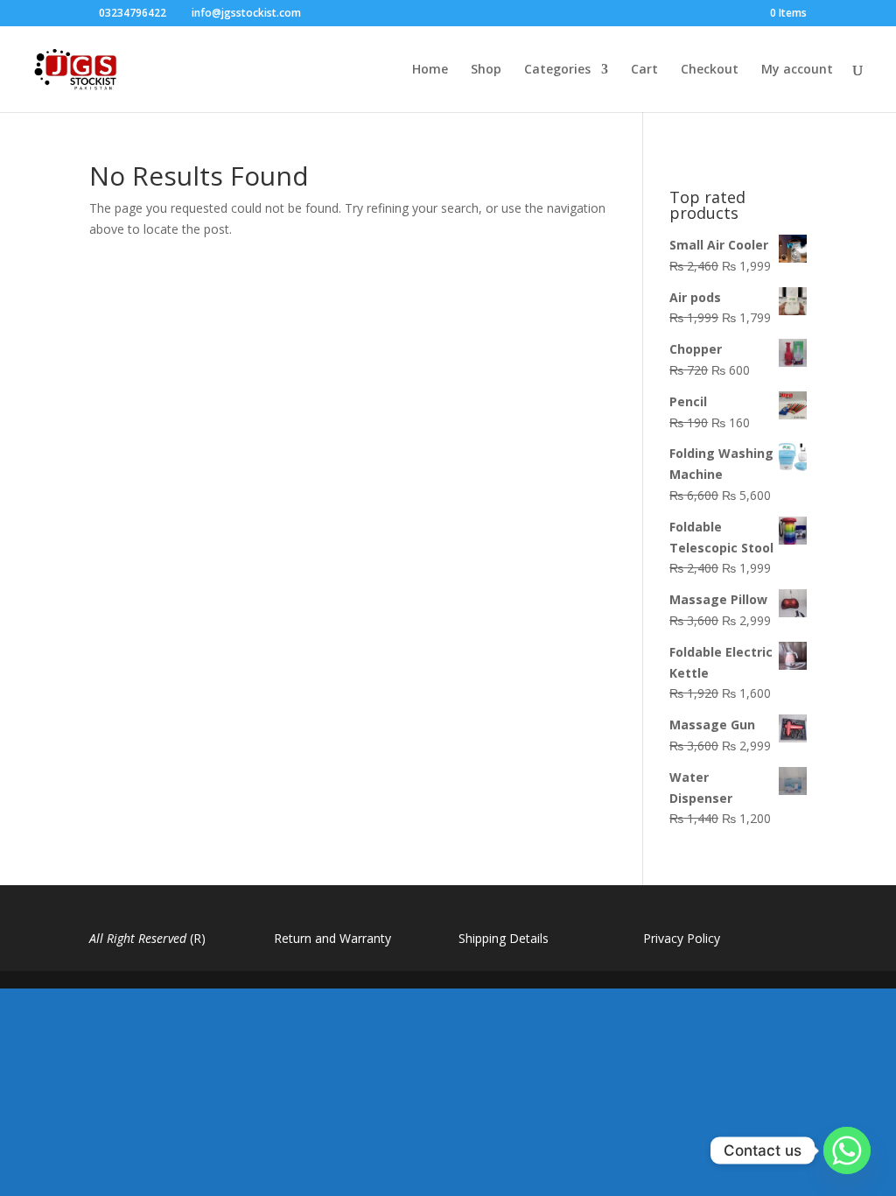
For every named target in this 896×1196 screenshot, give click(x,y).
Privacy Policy (681, 938)
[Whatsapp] (847, 1150)
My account (797, 70)
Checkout (709, 70)
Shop (486, 70)
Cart (644, 70)
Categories (557, 70)
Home (430, 70)
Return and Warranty (332, 938)
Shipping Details (503, 938)
